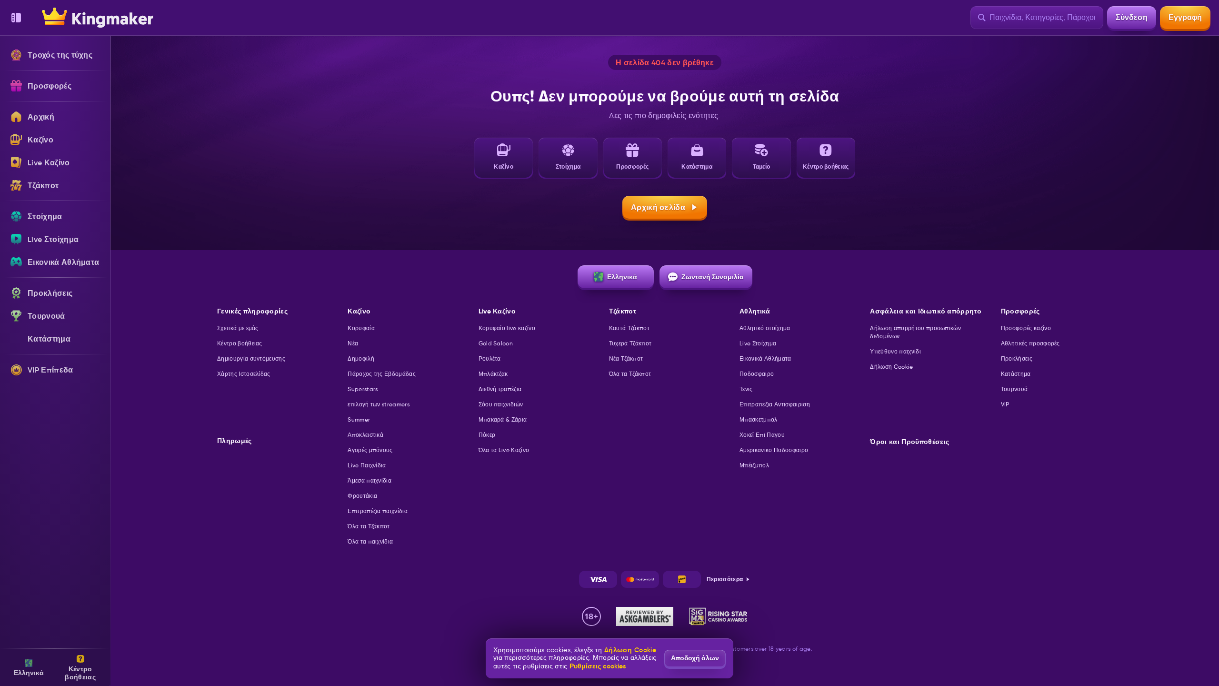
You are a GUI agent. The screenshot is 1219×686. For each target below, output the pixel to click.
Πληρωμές (234, 441)
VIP (1005, 404)
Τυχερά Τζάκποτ (630, 343)
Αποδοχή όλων (695, 658)
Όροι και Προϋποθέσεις (909, 442)
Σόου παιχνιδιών (501, 404)
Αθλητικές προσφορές (1030, 343)
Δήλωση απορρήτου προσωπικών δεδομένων (915, 332)
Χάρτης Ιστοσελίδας (243, 373)
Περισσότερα (725, 579)
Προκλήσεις (1016, 358)
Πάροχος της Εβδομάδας (382, 373)
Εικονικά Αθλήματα (765, 358)
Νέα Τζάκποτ (626, 358)
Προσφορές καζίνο (1026, 328)
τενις (746, 389)
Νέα (353, 343)
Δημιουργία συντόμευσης (251, 358)
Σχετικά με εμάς (238, 328)
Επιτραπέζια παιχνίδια (378, 510)
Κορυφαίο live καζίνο (507, 328)
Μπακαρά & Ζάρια (503, 419)
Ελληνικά (622, 276)
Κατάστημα (1016, 373)
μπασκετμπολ (758, 419)
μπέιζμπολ (754, 465)
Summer (359, 419)
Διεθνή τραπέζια (500, 389)
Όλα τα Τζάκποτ (369, 526)
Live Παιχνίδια (367, 465)
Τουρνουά (1014, 389)
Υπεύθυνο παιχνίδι (895, 351)
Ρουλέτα (490, 358)
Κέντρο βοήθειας (239, 343)
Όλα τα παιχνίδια (370, 541)
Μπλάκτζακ (493, 373)
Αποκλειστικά (365, 434)
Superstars (363, 389)
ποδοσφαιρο (756, 373)
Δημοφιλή (361, 358)
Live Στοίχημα (757, 343)
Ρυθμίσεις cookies (598, 666)
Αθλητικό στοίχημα (764, 328)
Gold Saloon (496, 343)
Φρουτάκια (362, 495)
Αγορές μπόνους (370, 450)
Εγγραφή (1185, 17)
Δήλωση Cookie (891, 366)
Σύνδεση (1132, 17)
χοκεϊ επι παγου (762, 434)
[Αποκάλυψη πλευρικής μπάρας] (16, 17)
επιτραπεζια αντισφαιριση (774, 404)
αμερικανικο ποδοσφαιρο (773, 450)
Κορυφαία (361, 328)
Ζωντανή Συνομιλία (712, 276)
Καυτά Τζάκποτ (629, 328)
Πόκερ (487, 434)
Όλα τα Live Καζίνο (504, 450)
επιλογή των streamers (379, 404)
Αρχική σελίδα (658, 207)
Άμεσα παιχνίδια (369, 480)
